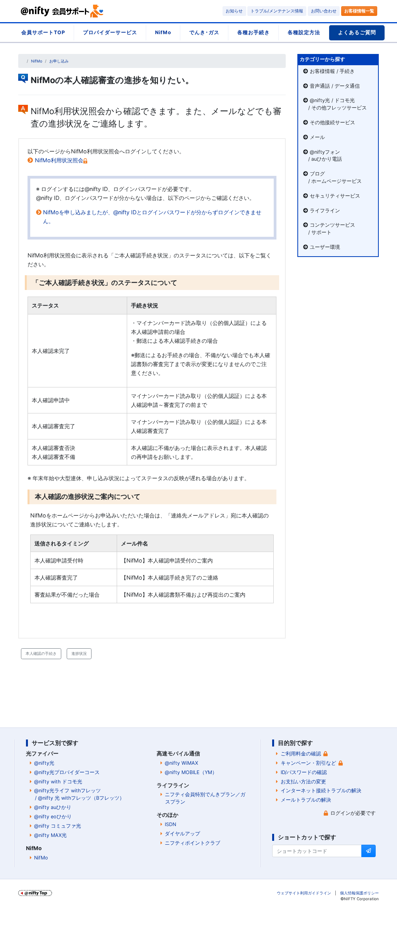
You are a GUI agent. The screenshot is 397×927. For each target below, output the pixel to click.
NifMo (163, 32)
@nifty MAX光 (50, 835)
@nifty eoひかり (53, 816)
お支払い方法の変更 (303, 782)
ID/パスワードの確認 (304, 772)
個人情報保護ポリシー (359, 893)
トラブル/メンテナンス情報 (276, 11)
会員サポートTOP (43, 32)
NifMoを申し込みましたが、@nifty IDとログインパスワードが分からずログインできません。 (152, 216)
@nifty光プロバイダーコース (67, 772)
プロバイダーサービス (110, 32)
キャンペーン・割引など (308, 763)
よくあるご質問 (357, 32)
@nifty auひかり (52, 807)
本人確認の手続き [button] (41, 653)
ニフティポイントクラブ (192, 843)
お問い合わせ (324, 11)
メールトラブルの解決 (306, 800)
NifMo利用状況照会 (59, 160)
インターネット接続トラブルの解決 (321, 790)
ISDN (170, 824)
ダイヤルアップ (182, 834)
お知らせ (234, 11)
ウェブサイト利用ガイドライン (304, 893)
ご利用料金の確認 (301, 754)
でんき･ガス (204, 32)
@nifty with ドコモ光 (58, 782)
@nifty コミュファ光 (57, 826)
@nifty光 (44, 763)
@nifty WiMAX (181, 763)
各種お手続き (253, 32)
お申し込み (59, 61)
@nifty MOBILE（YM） (191, 772)
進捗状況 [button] (79, 653)
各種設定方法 (304, 32)
